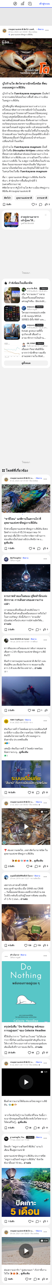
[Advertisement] (26, 16)
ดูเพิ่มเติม (8, 542)
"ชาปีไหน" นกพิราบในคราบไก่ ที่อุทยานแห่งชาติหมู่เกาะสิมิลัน (22, 520)
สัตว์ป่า (7, 197)
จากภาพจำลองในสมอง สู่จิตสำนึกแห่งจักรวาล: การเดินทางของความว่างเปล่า (25, 600)
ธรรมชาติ (42, 197)
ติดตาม (41, 29)
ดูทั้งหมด (26, 363)
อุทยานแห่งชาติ (24, 197)
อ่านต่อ (7, 623)
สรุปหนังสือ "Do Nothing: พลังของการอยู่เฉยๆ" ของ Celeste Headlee (25, 1028)
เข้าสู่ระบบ (44, 3)
